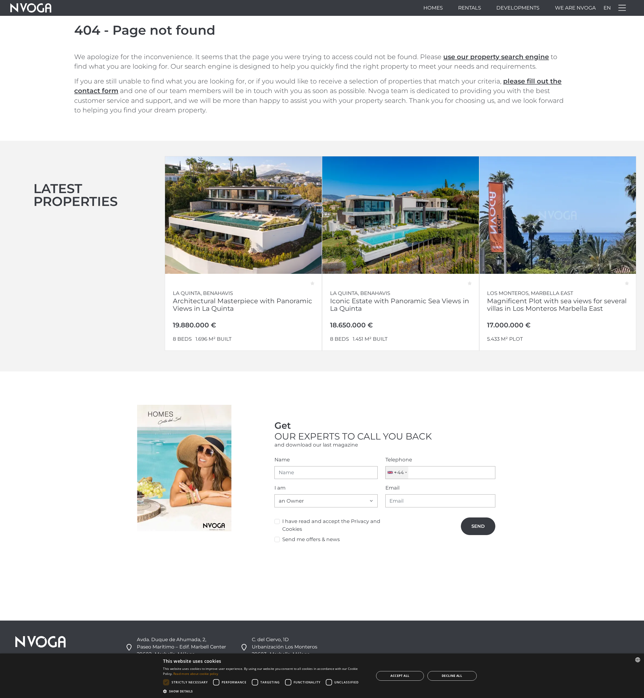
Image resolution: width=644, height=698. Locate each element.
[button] (265, 691)
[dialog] (322, 675)
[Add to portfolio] (315, 281)
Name (282, 459)
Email (392, 488)
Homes (433, 8)
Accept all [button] (399, 676)
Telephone (398, 459)
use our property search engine (496, 57)
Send (478, 526)
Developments (517, 8)
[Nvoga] (30, 8)
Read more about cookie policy (195, 674)
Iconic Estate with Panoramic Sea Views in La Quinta (399, 305)
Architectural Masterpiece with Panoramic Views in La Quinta (242, 305)
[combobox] (397, 472)
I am (280, 488)
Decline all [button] (452, 676)
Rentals (469, 8)
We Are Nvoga (575, 8)
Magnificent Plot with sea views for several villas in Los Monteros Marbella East (557, 305)
